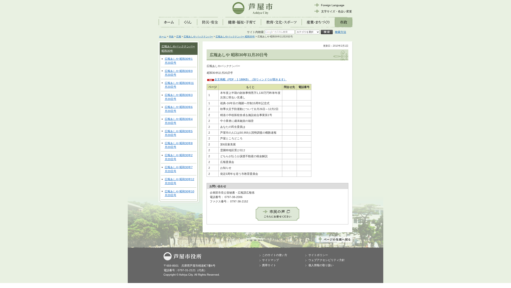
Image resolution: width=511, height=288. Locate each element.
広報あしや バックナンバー (198, 36)
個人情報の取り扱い (321, 265)
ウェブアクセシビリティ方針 (326, 260)
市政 (171, 36)
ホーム (162, 36)
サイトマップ (270, 260)
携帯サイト (269, 265)
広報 (178, 36)
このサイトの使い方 (274, 255)
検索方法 (340, 32)
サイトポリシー (318, 255)
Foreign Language (332, 5)
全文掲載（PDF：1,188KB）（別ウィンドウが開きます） (250, 79)
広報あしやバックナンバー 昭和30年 (235, 36)
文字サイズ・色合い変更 (336, 11)
